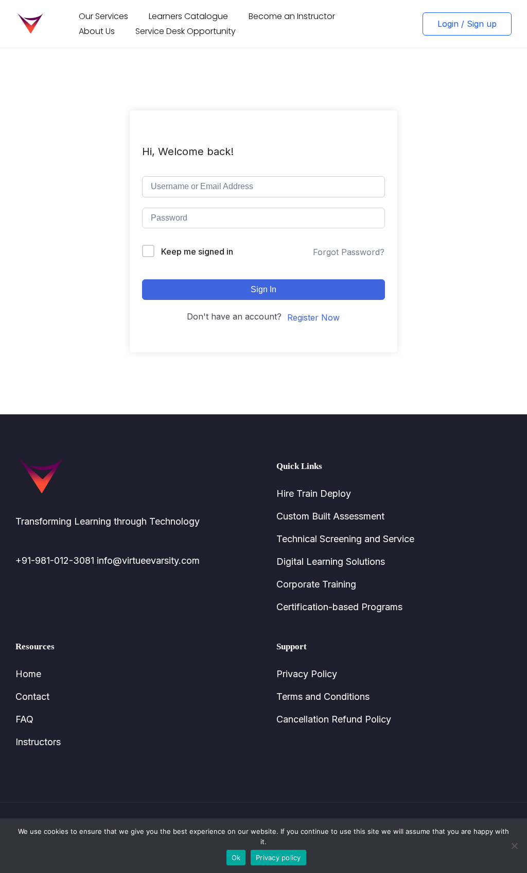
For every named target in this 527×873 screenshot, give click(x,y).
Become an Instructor (292, 16)
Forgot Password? (348, 252)
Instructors (38, 741)
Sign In (263, 289)
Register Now (313, 317)
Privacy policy (278, 857)
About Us (97, 31)
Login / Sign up (467, 24)
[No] (514, 846)
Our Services (103, 16)
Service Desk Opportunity (185, 31)
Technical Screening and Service (345, 538)
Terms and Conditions (323, 696)
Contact (32, 696)
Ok (236, 857)
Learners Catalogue (188, 16)
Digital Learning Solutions (330, 561)
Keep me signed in (197, 251)
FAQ (24, 719)
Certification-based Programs (339, 606)
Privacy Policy (306, 673)
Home (28, 673)
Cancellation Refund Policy (333, 719)
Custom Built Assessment (330, 516)
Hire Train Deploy (313, 493)
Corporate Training (316, 584)
